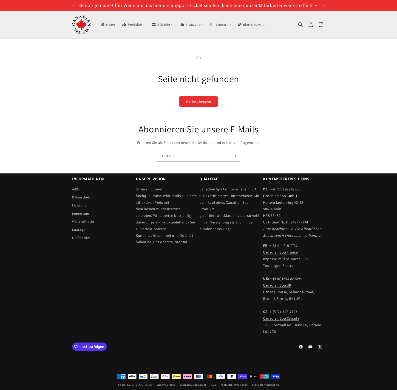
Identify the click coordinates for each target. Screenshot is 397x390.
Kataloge (78, 230)
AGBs (76, 189)
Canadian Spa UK (277, 285)
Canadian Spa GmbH (280, 195)
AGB (213, 384)
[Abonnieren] (235, 156)
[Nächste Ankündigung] (323, 5)
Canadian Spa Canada (281, 318)
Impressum (80, 214)
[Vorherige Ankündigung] (74, 5)
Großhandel (81, 238)
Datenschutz (81, 197)
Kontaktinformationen (234, 384)
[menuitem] (107, 24)
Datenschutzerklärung (193, 384)
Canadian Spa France (280, 252)
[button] (300, 25)
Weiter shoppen (198, 101)
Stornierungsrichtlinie (265, 384)
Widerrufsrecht (83, 222)
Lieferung (79, 205)
